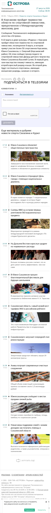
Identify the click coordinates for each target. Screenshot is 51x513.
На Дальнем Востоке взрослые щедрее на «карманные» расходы (29, 245)
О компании (18, 475)
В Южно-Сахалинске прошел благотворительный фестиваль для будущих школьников (27, 277)
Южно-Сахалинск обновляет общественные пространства (24, 146)
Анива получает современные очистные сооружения (29, 367)
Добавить (8, 123)
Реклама (5, 475)
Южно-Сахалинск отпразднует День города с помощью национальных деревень (27, 179)
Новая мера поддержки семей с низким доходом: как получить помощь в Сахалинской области (29, 428)
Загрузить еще (28, 461)
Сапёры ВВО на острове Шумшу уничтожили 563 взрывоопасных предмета (26, 213)
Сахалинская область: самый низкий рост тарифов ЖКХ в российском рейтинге (30, 307)
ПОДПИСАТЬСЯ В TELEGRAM (26, 82)
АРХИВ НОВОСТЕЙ (34, 475)
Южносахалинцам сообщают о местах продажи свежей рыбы (28, 397)
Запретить (42, 510)
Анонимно (9, 95)
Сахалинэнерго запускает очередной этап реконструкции (30, 338)
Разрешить (29, 510)
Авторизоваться (26, 94)
